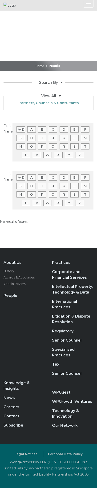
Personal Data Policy (65, 454)
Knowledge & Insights (17, 386)
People (10, 295)
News (9, 397)
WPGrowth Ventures (72, 401)
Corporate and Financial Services (69, 275)
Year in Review (15, 284)
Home (40, 66)
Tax (55, 364)
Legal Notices (26, 454)
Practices (61, 262)
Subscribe (13, 425)
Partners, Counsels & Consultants (49, 103)
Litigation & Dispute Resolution (71, 319)
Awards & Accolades (19, 277)
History (9, 271)
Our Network (65, 425)
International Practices (64, 304)
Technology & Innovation (65, 413)
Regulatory (62, 331)
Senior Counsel (66, 340)
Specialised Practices (63, 352)
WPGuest (61, 392)
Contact (11, 416)
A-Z (21, 129)
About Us (12, 262)
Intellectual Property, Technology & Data (72, 289)
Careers (11, 407)
